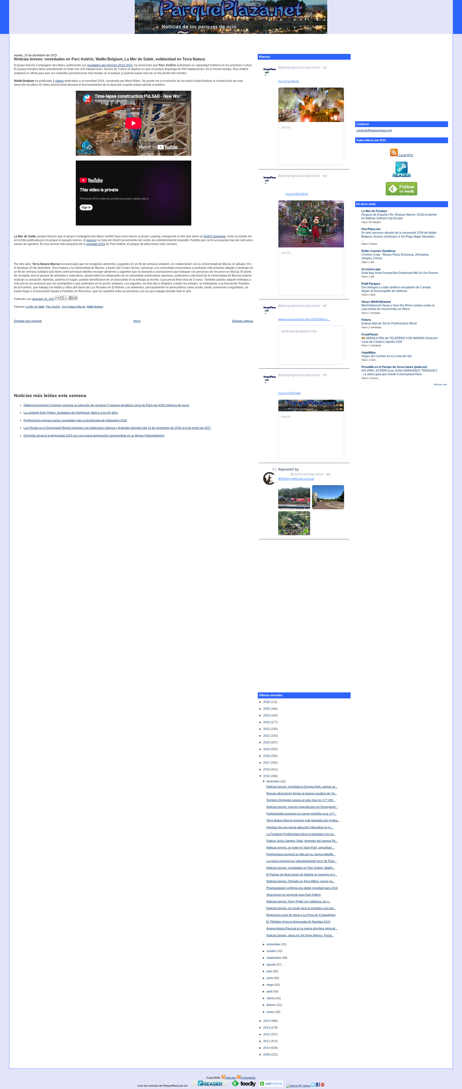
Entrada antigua (242, 321)
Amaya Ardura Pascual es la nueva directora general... (301, 928)
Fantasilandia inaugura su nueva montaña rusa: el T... (301, 813)
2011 (267, 1041)
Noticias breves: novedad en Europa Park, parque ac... (302, 786)
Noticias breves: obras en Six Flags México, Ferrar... (300, 935)
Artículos (230, 1077)
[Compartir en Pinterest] (75, 298)
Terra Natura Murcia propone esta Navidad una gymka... (303, 820)
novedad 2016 (95, 244)
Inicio (137, 321)
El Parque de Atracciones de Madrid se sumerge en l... (301, 874)
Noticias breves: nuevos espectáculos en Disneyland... (302, 807)
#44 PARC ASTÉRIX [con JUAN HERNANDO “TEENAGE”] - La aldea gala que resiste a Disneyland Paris (399, 372)
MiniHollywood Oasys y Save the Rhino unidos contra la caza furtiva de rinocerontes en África (398, 307)
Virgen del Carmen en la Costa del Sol (386, 356)
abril (270, 991)
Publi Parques (370, 283)
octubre (272, 951)
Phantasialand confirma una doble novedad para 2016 (302, 888)
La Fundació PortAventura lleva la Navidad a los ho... (301, 834)
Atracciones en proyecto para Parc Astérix (293, 894)
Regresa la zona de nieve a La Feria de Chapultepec (301, 915)
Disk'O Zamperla (214, 236)
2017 (267, 762)
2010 (267, 1048)
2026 (267, 702)
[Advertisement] (231, 41)
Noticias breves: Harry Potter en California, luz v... (298, 901)
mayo (271, 984)
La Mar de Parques (374, 211)
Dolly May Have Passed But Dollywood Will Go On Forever (399, 273)
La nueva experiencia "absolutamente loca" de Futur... (301, 861)
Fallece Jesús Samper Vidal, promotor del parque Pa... (302, 841)
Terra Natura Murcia (73, 306)
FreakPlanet (369, 334)
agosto (271, 964)
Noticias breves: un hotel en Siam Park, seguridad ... (300, 847)
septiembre (274, 958)
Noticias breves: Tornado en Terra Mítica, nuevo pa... (300, 881)
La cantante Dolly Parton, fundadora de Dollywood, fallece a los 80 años (71, 412)
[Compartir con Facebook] (71, 298)
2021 (267, 735)
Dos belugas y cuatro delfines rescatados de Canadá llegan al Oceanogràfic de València (396, 289)
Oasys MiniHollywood (376, 301)
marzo (271, 998)
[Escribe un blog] (61, 298)
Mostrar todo (440, 384)
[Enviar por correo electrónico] (57, 298)
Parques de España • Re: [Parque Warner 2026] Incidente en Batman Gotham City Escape (399, 216)
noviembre (274, 944)
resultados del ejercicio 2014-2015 (110, 65)
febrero (272, 1005)
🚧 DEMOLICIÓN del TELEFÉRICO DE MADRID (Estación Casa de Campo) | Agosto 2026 (399, 339)
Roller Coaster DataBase (378, 251)
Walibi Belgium (95, 306)
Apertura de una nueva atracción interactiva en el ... (300, 827)
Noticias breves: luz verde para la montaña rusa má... (301, 908)
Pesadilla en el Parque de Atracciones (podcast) (394, 367)
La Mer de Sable (35, 306)
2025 (267, 708)
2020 (267, 742)
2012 (267, 1034)
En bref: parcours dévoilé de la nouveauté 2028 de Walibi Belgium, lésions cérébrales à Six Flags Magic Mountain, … (398, 236)
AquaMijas (368, 352)
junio (270, 978)
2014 (267, 1021)
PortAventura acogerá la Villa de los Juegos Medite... (300, 854)
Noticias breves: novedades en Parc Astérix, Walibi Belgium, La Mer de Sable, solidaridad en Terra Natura (109, 59)
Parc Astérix (53, 306)
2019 (267, 749)
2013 (267, 1027)
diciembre (273, 781)
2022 (267, 729)
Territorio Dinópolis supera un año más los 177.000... (300, 800)
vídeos (59, 81)
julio (270, 971)
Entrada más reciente (28, 321)
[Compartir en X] (66, 298)
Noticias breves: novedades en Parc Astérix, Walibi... (300, 868)
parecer (92, 240)
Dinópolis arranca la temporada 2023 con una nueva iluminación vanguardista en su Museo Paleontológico (94, 435)
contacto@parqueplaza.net (374, 130)
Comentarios (248, 1077)
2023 (267, 722)
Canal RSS (405, 155)
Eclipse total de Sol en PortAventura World (389, 323)
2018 (267, 756)
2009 (267, 1054)
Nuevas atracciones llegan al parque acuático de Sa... (301, 793)
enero (271, 1012)
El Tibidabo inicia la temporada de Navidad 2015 (298, 921)
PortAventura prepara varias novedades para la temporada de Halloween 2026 (75, 420)
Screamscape (371, 269)
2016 (267, 769)
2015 (267, 776)
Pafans (366, 320)
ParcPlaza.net (370, 229)
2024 (267, 715)
